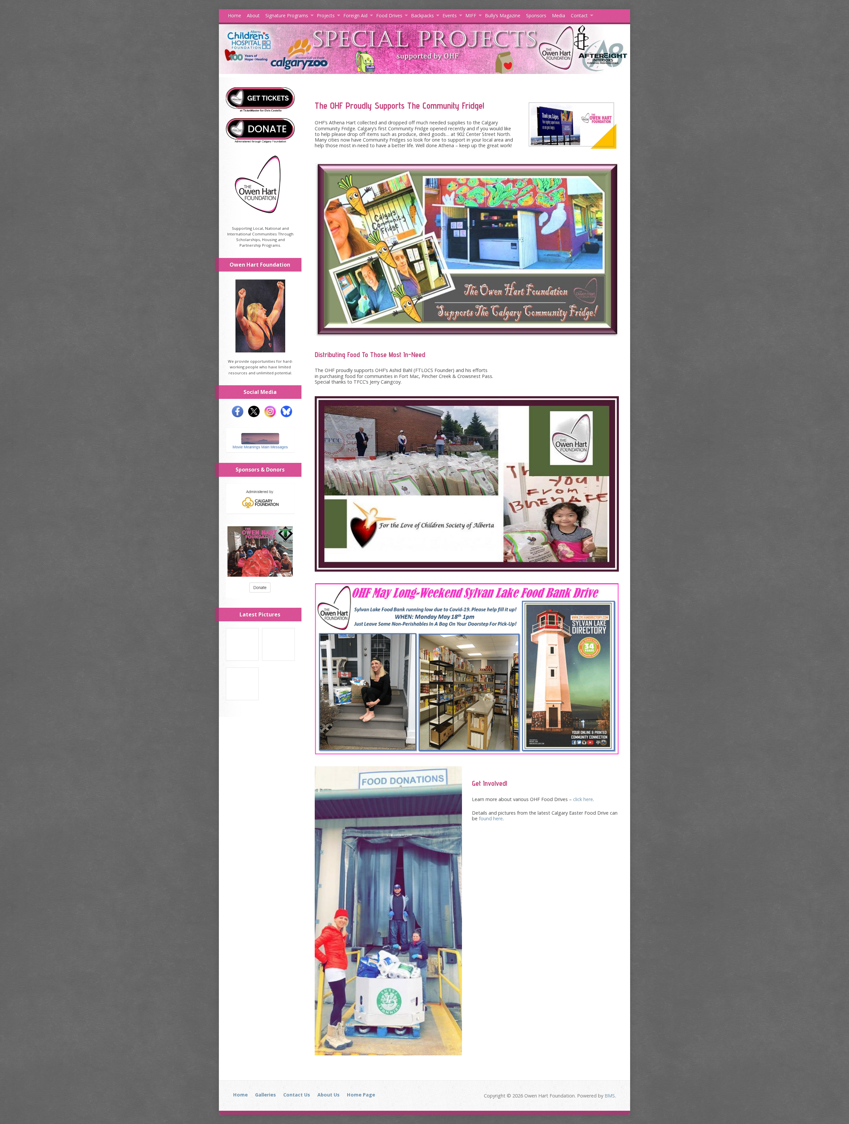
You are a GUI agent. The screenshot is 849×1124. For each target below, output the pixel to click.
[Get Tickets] (260, 109)
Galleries (265, 1095)
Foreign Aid (355, 15)
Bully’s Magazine (502, 15)
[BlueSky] (284, 414)
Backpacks (422, 15)
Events (449, 15)
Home (234, 15)
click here (583, 799)
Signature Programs (286, 15)
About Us (328, 1095)
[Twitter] (252, 414)
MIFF (470, 15)
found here (491, 818)
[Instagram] (268, 414)
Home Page (361, 1095)
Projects (326, 15)
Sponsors (536, 15)
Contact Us (296, 1095)
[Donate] (260, 140)
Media (558, 15)
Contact (579, 15)
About (253, 15)
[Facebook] (236, 414)
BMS (610, 1096)
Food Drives (389, 15)
